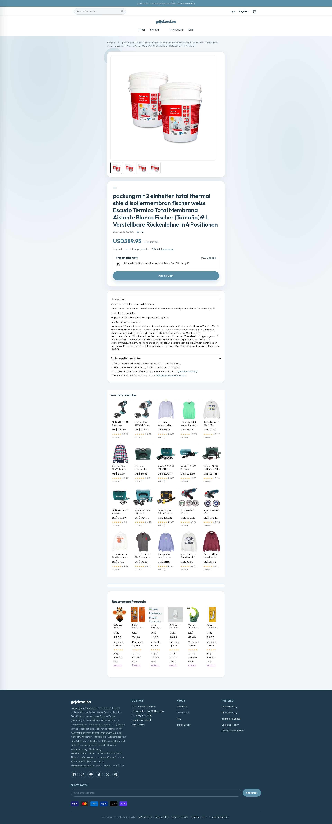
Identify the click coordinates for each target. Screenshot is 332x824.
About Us (182, 706)
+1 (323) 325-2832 (142, 715)
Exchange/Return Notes (126, 358)
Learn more (167, 249)
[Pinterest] (115, 774)
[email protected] (187, 371)
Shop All (154, 29)
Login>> (118, 665)
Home (142, 29)
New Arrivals (176, 29)
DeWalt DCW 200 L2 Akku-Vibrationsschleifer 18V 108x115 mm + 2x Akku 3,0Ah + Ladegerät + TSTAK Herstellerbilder (166, 512)
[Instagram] (82, 774)
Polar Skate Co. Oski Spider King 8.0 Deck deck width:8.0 (137, 626)
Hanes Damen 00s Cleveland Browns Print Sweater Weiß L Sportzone (120, 556)
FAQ (179, 718)
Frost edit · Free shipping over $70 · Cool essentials (166, 3)
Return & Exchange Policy (171, 375)
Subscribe (252, 792)
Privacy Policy (229, 712)
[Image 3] (142, 168)
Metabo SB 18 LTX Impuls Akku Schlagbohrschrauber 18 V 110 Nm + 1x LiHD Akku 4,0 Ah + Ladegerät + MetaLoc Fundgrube (211, 468)
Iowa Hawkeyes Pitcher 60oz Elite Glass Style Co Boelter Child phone (156, 626)
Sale (190, 29)
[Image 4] (155, 168)
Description (118, 299)
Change (211, 257)
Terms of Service (231, 718)
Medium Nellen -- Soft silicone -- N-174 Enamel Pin (193, 626)
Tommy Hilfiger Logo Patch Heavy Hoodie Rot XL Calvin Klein (210, 556)
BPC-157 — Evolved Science (175, 626)
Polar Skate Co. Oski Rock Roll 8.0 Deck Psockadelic (212, 626)
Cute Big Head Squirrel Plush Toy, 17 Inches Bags (118, 626)
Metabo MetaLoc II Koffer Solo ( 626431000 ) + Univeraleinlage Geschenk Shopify (143, 468)
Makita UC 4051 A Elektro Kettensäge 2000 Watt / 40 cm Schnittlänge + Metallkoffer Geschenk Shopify (189, 468)
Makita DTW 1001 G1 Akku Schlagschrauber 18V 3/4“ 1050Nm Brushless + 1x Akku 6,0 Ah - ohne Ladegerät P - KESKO (143, 424)
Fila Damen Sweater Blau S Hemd (165, 424)
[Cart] (254, 11)
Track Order (183, 724)
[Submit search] (122, 11)
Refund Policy (229, 706)
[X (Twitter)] (107, 774)
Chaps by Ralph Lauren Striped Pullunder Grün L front (189, 424)
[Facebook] (74, 774)
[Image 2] (129, 168)
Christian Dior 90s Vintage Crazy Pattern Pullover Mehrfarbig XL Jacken (119, 468)
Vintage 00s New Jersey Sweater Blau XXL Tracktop (164, 556)
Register (243, 11)
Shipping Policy (230, 724)
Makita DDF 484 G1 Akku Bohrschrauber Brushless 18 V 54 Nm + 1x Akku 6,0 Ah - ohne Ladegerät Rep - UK (120, 424)
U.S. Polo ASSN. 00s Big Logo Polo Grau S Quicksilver (143, 556)
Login (232, 11)
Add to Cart (166, 275)
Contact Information (233, 730)
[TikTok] (99, 774)
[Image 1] (116, 168)
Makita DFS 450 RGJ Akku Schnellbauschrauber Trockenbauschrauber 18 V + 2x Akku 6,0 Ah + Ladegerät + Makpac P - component (143, 512)
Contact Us (183, 712)
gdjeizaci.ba (166, 21)
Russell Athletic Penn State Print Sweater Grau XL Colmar (189, 556)
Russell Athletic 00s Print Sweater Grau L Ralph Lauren (211, 424)
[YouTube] (90, 774)
